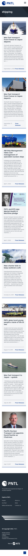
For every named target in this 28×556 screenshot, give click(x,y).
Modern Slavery (6, 532)
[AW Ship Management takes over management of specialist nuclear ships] (14, 160)
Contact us (18, 505)
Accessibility (5, 537)
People (4, 500)
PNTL (11, 483)
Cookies (4, 535)
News (16, 503)
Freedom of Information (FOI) (9, 538)
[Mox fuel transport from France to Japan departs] (14, 46)
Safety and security (7, 505)
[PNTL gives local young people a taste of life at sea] (14, 328)
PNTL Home (11, 3)
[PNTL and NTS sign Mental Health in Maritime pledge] (14, 218)
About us (17, 500)
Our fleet (4, 503)
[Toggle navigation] (25, 2)
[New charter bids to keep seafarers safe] (14, 273)
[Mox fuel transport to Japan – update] (14, 382)
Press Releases (19, 68)
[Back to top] (24, 552)
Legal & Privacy (6, 534)
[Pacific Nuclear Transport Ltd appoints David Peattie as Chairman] (14, 439)
